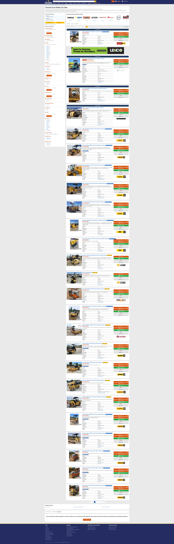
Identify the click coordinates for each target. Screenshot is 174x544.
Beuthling (48, 48)
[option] (71, 18)
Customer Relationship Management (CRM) (73, 529)
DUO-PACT (48, 53)
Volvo (118, 20)
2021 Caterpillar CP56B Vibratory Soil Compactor (92, 362)
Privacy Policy (63, 542)
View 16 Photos (79, 390)
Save (121, 38)
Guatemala (48, 127)
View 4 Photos (79, 230)
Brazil (47, 123)
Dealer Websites (69, 533)
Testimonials (47, 530)
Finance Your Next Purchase (50, 534)
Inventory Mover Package (49, 533)
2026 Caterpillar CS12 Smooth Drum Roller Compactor (93, 165)
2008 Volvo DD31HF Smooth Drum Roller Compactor (93, 107)
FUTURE (48, 57)
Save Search (50, 22)
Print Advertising (48, 535)
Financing (78, 3)
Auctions (74, 3)
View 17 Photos (79, 298)
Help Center (47, 528)
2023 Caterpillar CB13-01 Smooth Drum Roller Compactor (94, 396)
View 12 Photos (79, 101)
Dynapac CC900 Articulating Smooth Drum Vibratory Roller (94, 255)
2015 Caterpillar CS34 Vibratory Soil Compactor (92, 31)
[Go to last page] (105, 502)
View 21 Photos (79, 443)
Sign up (113, 1)
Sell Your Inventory (69, 534)
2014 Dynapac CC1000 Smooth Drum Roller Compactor (93, 485)
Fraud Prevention (48, 538)
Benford (48, 47)
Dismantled (48, 69)
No (47, 105)
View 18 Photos (74, 117)
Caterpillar (48, 51)
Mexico (47, 129)
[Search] (95, 1)
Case (47, 50)
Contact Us (47, 529)
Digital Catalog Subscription (92, 528)
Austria (47, 122)
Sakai (126, 20)
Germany (48, 126)
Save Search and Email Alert (51, 24)
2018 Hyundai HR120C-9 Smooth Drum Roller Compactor (94, 306)
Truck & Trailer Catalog (112, 528)
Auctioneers (48, 137)
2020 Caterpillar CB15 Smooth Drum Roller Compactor (93, 201)
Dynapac (48, 54)
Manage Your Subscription (91, 529)
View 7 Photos (79, 138)
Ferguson (48, 55)
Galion (47, 58)
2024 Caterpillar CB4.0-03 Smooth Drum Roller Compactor (94, 220)
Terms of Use (67, 542)
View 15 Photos (79, 424)
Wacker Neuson (95, 20)
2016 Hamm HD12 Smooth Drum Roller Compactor (92, 467)
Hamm (48, 59)
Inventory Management (70, 528)
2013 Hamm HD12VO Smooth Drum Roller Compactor (93, 288)
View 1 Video (79, 117)
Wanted (70, 3)
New (47, 67)
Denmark (48, 125)
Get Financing (122, 112)
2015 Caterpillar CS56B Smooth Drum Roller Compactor (93, 324)
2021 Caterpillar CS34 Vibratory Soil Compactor (92, 343)
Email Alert (60, 22)
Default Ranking (71, 26)
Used (48, 68)
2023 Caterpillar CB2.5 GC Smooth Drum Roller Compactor (94, 183)
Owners (48, 139)
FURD (47, 56)
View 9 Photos (79, 41)
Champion (48, 52)
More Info (121, 40)
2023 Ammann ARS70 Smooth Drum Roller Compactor (93, 58)
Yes (47, 104)
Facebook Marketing (69, 535)
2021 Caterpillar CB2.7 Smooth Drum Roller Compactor (93, 380)
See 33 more (49, 60)
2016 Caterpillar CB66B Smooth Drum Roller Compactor (93, 145)
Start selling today (87, 519)
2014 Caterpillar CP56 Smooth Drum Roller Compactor (93, 128)
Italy (47, 128)
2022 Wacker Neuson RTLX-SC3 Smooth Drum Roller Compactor (95, 238)
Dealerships (49, 138)
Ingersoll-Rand (110, 20)
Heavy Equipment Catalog (112, 529)
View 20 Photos (79, 319)
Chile (47, 124)
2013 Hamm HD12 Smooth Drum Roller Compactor (92, 450)
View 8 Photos (79, 155)
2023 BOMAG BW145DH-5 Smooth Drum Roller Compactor (94, 88)
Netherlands (48, 130)
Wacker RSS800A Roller (87, 272)
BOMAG (48, 49)
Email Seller (121, 34)
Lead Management (69, 530)
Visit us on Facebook (49, 539)
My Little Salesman (48, 2)
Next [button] (128, 16)
